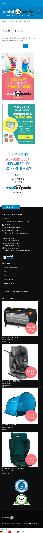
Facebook (12, 518)
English (4, 529)
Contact (6, 288)
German (5, 532)
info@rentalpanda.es (12, 227)
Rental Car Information (11, 268)
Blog (5, 272)
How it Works (8, 280)
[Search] (25, 46)
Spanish (14, 532)
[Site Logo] (17, 12)
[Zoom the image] (18, 54)
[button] (4, 3)
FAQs (6, 276)
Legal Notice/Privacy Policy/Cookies (16, 292)
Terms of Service (9, 284)
